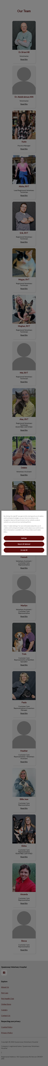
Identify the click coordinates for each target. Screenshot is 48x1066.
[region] (24, 532)
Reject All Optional (24, 544)
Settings (24, 538)
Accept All (24, 550)
